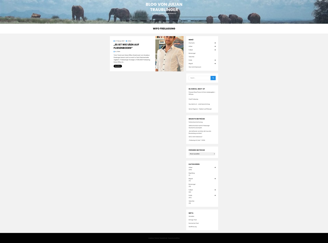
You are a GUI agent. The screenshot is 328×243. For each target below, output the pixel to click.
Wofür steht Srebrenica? (195, 137)
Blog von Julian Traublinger (164, 6)
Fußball (143, 21)
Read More (118, 66)
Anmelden (191, 216)
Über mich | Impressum (199, 21)
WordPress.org (193, 226)
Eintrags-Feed (193, 220)
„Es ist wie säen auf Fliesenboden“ (126, 46)
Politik (175, 21)
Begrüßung (192, 173)
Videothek (166, 21)
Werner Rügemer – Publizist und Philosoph (200, 109)
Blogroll (184, 21)
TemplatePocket (163, 238)
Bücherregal (154, 21)
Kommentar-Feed (194, 223)
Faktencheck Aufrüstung (196, 122)
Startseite (125, 21)
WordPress (177, 238)
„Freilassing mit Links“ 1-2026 (197, 140)
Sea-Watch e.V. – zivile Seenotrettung (199, 104)
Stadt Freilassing (193, 99)
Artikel (135, 21)
